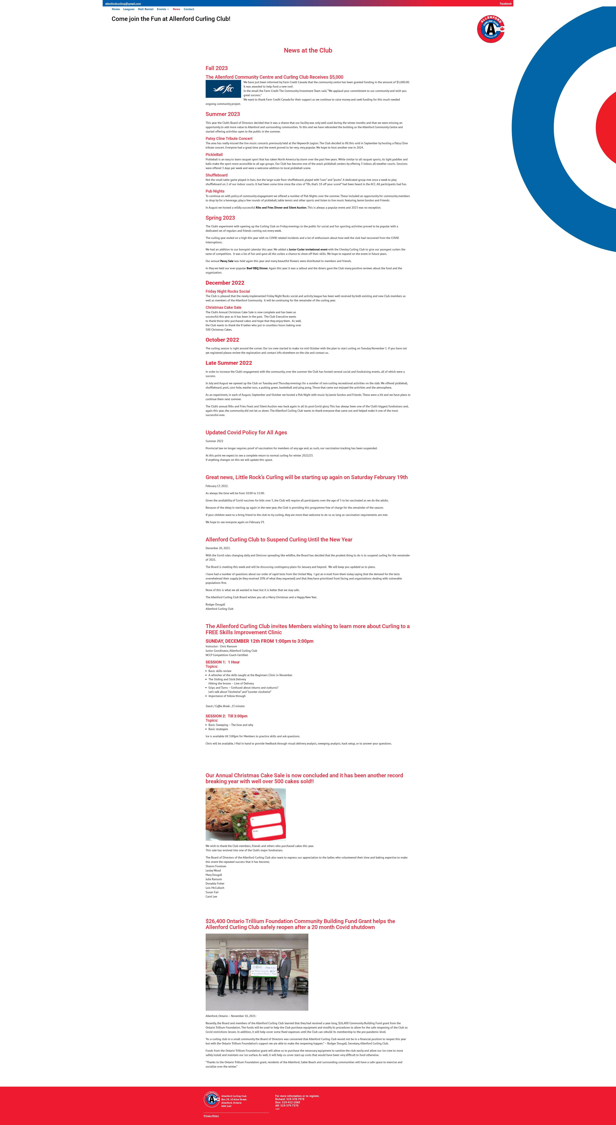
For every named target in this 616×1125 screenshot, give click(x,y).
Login (277, 1109)
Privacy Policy (211, 1115)
